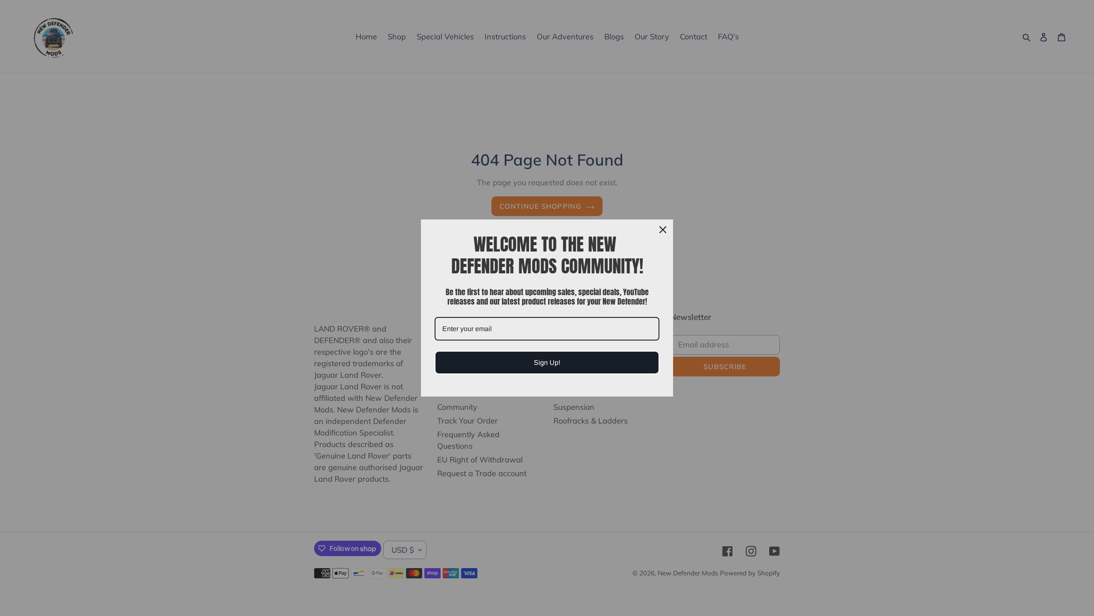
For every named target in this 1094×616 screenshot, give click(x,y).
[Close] (663, 229)
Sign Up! (547, 362)
